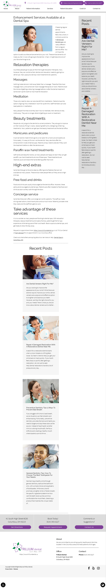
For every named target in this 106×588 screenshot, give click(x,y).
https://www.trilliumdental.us (43, 230)
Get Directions (17, 527)
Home (6, 8)
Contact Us (96, 8)
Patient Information (33, 8)
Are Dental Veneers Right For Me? (39, 284)
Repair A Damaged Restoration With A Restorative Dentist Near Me (40, 346)
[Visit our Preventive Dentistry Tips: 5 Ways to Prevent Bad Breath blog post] (41, 391)
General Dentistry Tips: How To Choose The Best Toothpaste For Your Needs (39, 475)
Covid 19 (83, 8)
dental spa (60, 40)
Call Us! (95, 3)
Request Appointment (53, 527)
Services (50, 8)
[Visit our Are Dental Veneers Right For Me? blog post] (41, 267)
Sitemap (16, 569)
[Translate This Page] (103, 585)
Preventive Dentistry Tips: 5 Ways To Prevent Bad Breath (40, 409)
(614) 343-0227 (19, 233)
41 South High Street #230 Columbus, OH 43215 (41, 3)
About (17, 8)
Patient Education (66, 8)
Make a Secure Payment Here (73, 3)
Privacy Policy (9, 569)
